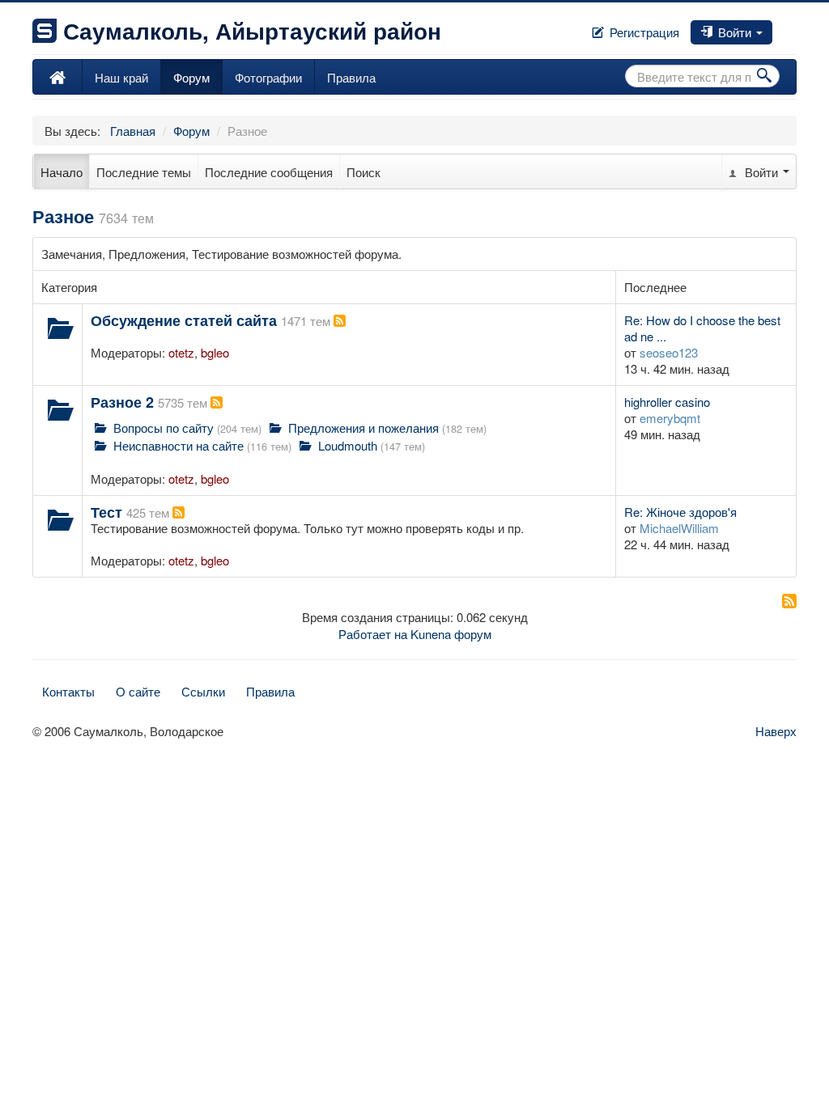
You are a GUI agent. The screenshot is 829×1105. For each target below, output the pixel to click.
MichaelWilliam (679, 527)
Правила (351, 77)
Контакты (68, 691)
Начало (61, 171)
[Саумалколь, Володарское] (57, 77)
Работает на (372, 633)
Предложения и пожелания (363, 427)
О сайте (138, 691)
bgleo (215, 352)
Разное (63, 216)
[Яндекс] (795, 27)
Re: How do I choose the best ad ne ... (702, 328)
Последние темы (143, 171)
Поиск (363, 171)
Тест (106, 512)
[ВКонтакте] (782, 27)
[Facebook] (775, 27)
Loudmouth (347, 445)
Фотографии (268, 77)
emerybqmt (670, 417)
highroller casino (667, 401)
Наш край (121, 77)
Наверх (776, 730)
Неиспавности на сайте (178, 445)
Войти (735, 31)
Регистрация (642, 31)
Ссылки (203, 691)
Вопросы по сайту (163, 427)
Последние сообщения (269, 171)
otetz (181, 352)
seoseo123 (669, 352)
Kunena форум (450, 633)
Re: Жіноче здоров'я (680, 511)
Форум (191, 77)
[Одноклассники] (788, 27)
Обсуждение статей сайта (184, 320)
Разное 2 (122, 402)
